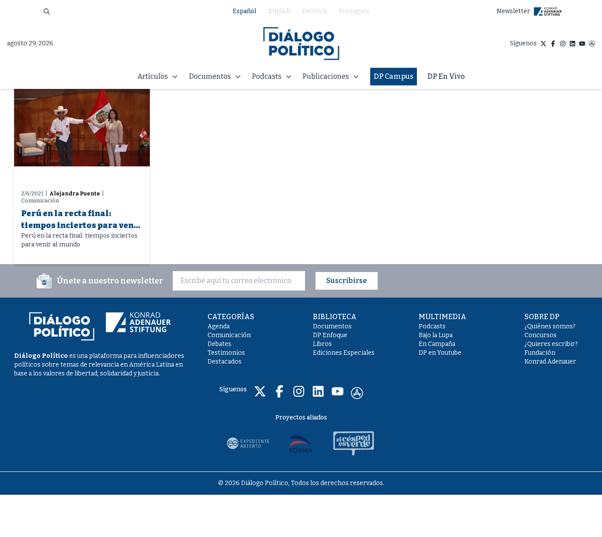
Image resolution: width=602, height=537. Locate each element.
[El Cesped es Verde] (354, 443)
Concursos (540, 335)
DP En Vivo (446, 76)
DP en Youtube (440, 353)
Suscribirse (346, 280)
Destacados (225, 361)
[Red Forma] (301, 443)
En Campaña (437, 344)
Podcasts (432, 326)
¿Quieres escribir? (551, 344)
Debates (219, 344)
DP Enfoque (330, 335)
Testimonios (226, 353)
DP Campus (393, 76)
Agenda (219, 326)
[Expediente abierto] (248, 443)
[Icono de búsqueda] (46, 11)
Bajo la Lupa (436, 335)
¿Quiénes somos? (550, 326)
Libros (322, 344)
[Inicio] (301, 43)
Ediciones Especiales (344, 353)
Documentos (332, 326)
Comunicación (229, 335)
